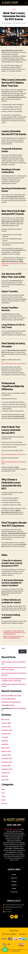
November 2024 (6, 762)
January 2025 (6, 755)
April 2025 (4, 744)
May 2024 (4, 776)
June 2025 (4, 737)
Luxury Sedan (16, 695)
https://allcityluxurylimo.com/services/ (13, 454)
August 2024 (5, 772)
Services (4, 803)
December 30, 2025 (20, 23)
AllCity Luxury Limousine (12, 829)
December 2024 (6, 758)
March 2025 (5, 748)
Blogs (14, 888)
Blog (14, 9)
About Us (14, 878)
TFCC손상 (4, 699)
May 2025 (4, 741)
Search (3, 648)
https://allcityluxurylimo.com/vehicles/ (13, 363)
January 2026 (6, 726)
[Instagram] (16, 917)
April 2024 (4, 780)
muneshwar (9, 23)
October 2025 (6, 734)
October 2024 (6, 765)
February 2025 (6, 751)
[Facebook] (12, 917)
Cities (3, 796)
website (3, 705)
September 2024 (6, 769)
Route (3, 800)
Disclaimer (22, 934)
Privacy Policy (14, 931)
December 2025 (6, 730)
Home (14, 874)
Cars (3, 793)
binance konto (5, 695)
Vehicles (14, 881)
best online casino (7, 702)
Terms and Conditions (9, 934)
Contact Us (13, 892)
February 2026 (6, 723)
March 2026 (5, 719)
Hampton (13, 699)
